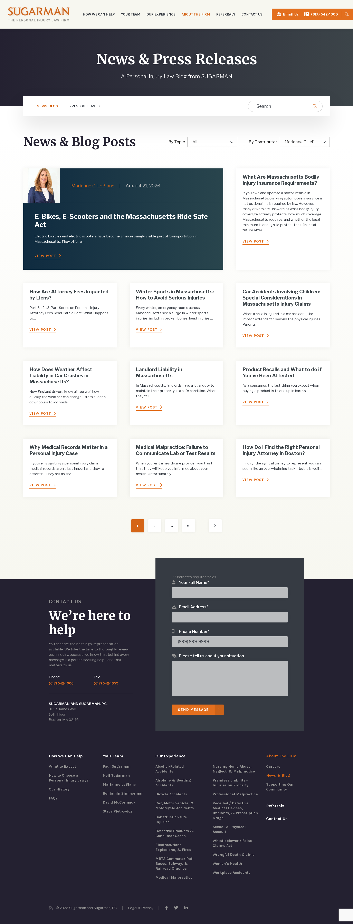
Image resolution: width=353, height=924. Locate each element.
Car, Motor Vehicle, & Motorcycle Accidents (174, 805)
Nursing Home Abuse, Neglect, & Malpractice (234, 769)
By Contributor (263, 141)
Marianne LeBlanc (119, 784)
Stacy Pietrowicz (117, 811)
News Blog (47, 106)
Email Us (291, 14)
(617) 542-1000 (324, 14)
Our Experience (170, 756)
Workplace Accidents (231, 872)
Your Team (113, 756)
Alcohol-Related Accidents (169, 769)
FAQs (53, 798)
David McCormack (119, 802)
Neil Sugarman (116, 775)
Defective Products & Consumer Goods (174, 833)
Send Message (193, 709)
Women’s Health (227, 863)
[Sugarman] (38, 14)
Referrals (225, 14)
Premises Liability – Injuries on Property (230, 782)
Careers (273, 766)
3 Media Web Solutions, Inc (51, 908)
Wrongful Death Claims (234, 854)
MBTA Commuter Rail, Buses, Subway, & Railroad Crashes (174, 863)
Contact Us (252, 14)
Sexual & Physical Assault (229, 829)
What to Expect (62, 766)
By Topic (176, 141)
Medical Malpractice (173, 877)
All (194, 141)
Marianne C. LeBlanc (304, 141)
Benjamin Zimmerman (123, 793)
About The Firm (281, 756)
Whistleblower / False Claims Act (232, 843)
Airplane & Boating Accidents (173, 782)
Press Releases (84, 106)
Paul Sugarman (117, 766)
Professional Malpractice (235, 794)
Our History (59, 789)
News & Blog (278, 775)
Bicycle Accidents (171, 794)
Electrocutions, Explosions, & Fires (173, 847)
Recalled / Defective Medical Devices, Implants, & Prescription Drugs (235, 810)
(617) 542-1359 (106, 683)
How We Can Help (66, 756)
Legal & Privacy (140, 908)
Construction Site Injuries (171, 819)
